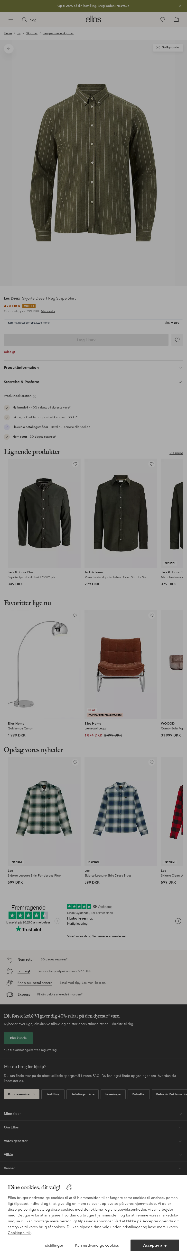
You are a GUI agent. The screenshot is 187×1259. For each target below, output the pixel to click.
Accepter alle (155, 1245)
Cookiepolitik (19, 1233)
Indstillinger (53, 1245)
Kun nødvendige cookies (97, 1245)
